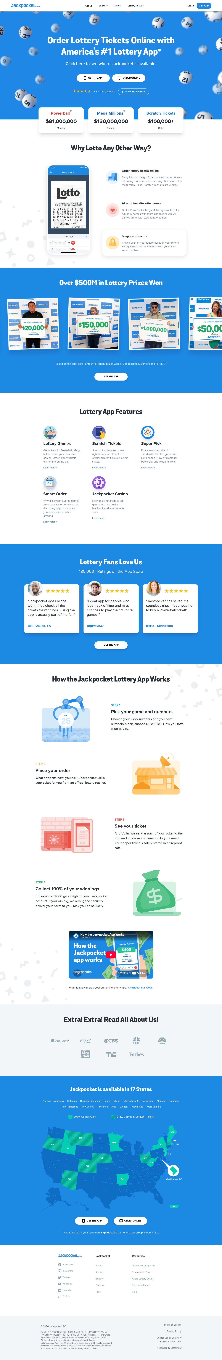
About (99, 1272)
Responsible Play (141, 1272)
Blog (134, 1292)
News (117, 5)
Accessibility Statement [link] (169, 1348)
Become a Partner (141, 1285)
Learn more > (50, 467)
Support (100, 1278)
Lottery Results (135, 5)
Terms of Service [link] (173, 1324)
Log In (190, 5)
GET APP (204, 5)
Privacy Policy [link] (174, 1331)
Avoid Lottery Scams (143, 1278)
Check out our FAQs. (140, 987)
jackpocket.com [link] (48, 1343)
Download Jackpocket (143, 1265)
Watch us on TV (135, 91)
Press (98, 1292)
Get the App (95, 78)
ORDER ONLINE (131, 78)
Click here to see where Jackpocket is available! (111, 63)
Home (99, 1265)
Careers (100, 1285)
